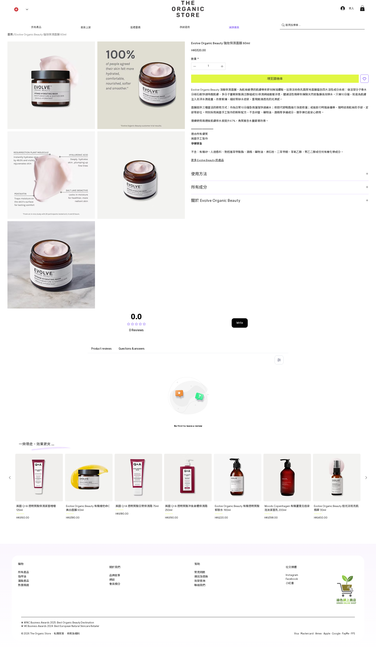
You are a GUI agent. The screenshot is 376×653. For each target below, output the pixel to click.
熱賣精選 (23, 585)
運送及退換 (201, 577)
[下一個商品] (366, 477)
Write (239, 323)
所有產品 (23, 572)
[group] (187, 492)
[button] (362, 8)
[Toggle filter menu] (279, 359)
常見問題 (199, 572)
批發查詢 (199, 581)
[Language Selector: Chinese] (21, 9)
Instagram (292, 575)
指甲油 (22, 577)
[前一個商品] (9, 477)
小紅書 (290, 583)
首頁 (10, 35)
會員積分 (114, 584)
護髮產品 (23, 581)
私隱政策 (59, 633)
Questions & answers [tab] (132, 348)
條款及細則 (73, 633)
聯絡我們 (199, 585)
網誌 (112, 580)
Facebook (292, 579)
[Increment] (222, 66)
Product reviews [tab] (101, 348)
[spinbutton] (208, 66)
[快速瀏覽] (39, 477)
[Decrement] (194, 66)
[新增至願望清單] (364, 79)
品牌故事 (114, 575)
